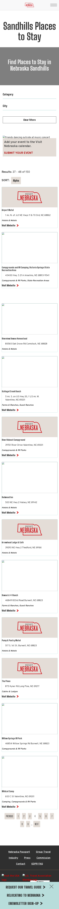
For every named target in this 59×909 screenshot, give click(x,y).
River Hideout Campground (13, 439)
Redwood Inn (7, 497)
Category (8, 94)
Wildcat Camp (8, 791)
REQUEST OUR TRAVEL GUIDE (23, 887)
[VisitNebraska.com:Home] (29, 5)
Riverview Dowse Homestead (14, 338)
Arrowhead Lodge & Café (13, 542)
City (5, 105)
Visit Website (8, 225)
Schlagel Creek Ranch (11, 391)
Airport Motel (8, 210)
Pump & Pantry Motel (11, 640)
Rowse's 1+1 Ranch (10, 595)
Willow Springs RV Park (12, 738)
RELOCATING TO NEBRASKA (23, 895)
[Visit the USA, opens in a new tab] (11, 879)
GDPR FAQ (37, 864)
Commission (43, 858)
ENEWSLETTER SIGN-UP (24, 903)
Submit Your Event (18, 153)
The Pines (6, 681)
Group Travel (43, 852)
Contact (20, 864)
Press (27, 858)
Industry (13, 858)
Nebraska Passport (19, 852)
